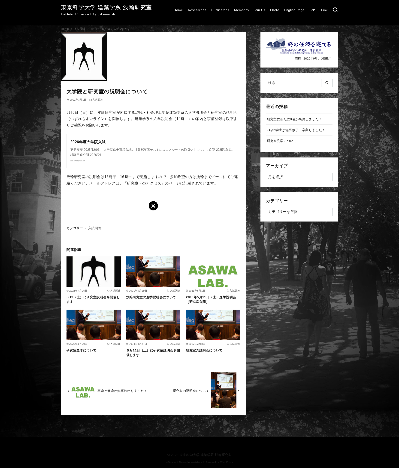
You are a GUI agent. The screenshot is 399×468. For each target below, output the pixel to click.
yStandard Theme (176, 462)
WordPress (226, 462)
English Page (294, 10)
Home (178, 10)
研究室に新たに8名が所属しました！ (294, 119)
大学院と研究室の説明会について (112, 29)
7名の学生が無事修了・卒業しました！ (296, 130)
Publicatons (220, 10)
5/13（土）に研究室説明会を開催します (93, 299)
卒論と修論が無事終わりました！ (122, 391)
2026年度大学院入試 (88, 142)
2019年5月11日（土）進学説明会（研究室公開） (211, 299)
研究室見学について (81, 350)
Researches (197, 10)
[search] (326, 83)
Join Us (259, 10)
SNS (312, 10)
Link (324, 10)
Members (241, 10)
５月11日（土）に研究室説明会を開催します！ (153, 352)
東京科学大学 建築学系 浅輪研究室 (106, 7)
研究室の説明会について (204, 350)
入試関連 (80, 29)
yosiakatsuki (198, 462)
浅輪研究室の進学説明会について (151, 297)
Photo (274, 10)
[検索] (335, 10)
